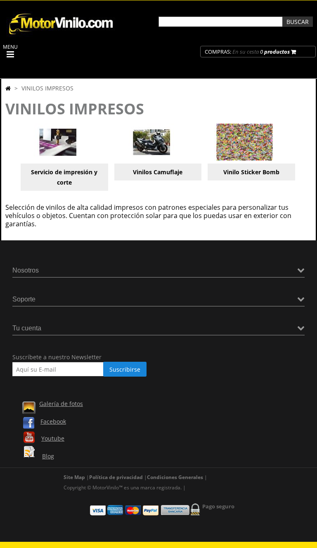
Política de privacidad (116, 477)
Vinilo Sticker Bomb (251, 172)
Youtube (52, 438)
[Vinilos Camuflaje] (151, 158)
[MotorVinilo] (62, 35)
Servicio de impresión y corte (64, 177)
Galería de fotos (61, 404)
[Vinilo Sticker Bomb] (245, 158)
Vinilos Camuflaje (157, 172)
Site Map (74, 477)
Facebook (53, 421)
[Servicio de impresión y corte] (58, 158)
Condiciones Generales (175, 477)
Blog (48, 456)
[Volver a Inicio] (8, 88)
